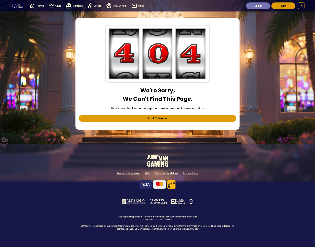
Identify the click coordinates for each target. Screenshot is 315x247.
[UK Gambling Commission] (158, 201)
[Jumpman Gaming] (157, 166)
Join (283, 6)
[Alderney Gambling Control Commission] (134, 201)
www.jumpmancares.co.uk (183, 216)
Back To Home (157, 118)
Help (147, 173)
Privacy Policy (190, 173)
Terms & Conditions (166, 173)
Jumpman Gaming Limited (120, 226)
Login (258, 6)
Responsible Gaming (128, 173)
